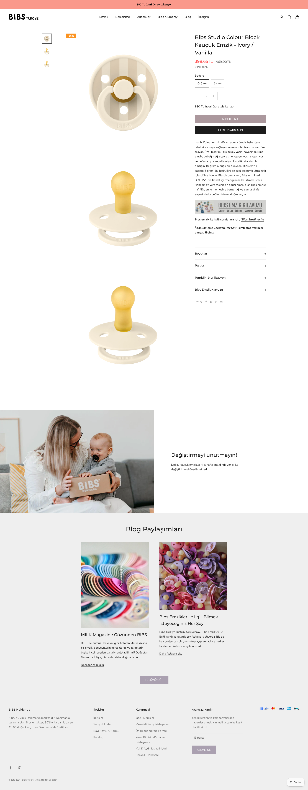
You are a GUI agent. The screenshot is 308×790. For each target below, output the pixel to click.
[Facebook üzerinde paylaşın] (206, 301)
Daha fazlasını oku (92, 665)
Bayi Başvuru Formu (106, 731)
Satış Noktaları (102, 724)
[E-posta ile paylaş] (221, 301)
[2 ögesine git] (47, 51)
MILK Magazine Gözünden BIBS (114, 634)
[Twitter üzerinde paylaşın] (211, 301)
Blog (188, 17)
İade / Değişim (145, 718)
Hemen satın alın (230, 130)
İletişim (203, 17)
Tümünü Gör (154, 680)
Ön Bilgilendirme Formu (151, 731)
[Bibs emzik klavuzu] (230, 207)
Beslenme (122, 17)
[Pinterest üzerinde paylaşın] (216, 301)
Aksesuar (144, 17)
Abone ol (204, 750)
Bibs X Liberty (168, 17)
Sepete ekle (230, 119)
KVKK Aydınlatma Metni (151, 749)
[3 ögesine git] (47, 64)
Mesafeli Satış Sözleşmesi (152, 724)
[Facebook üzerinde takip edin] (10, 768)
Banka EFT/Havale (147, 755)
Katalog (98, 737)
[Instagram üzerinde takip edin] (19, 768)
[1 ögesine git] (47, 39)
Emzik (103, 17)
